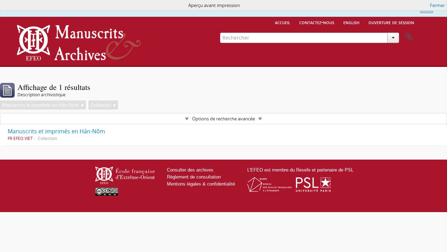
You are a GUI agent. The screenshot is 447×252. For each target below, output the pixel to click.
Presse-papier (409, 37)
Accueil (282, 22)
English (351, 22)
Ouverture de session (391, 22)
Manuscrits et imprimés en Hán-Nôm (56, 131)
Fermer (437, 5)
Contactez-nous (316, 22)
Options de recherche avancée (223, 118)
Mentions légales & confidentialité (201, 184)
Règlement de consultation (194, 177)
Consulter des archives (190, 170)
